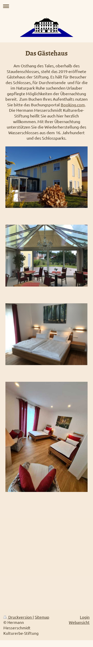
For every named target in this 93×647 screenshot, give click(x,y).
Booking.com (73, 104)
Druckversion (20, 617)
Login (85, 617)
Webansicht (79, 622)
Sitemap (42, 617)
